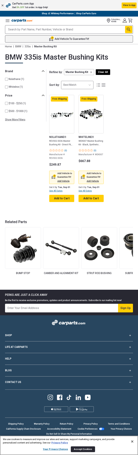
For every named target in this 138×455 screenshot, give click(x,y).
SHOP (8, 335)
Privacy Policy (91, 424)
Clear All (103, 72)
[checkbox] (6, 79)
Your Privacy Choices (121, 429)
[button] (69, 5)
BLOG (8, 370)
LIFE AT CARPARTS (16, 347)
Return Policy (66, 424)
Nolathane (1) (16, 79)
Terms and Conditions (119, 424)
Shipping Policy (16, 424)
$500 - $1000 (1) (18, 111)
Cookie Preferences (88, 429)
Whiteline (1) (16, 86)
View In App (129, 5)
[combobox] (77, 85)
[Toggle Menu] (7, 20)
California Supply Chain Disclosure (23, 429)
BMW (18, 46)
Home (8, 46)
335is (28, 46)
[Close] (132, 441)
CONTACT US (13, 382)
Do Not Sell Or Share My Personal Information (69, 434)
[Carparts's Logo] (22, 20)
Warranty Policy (41, 424)
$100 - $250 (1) (17, 103)
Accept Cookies (83, 449)
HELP (8, 358)
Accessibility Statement (59, 429)
